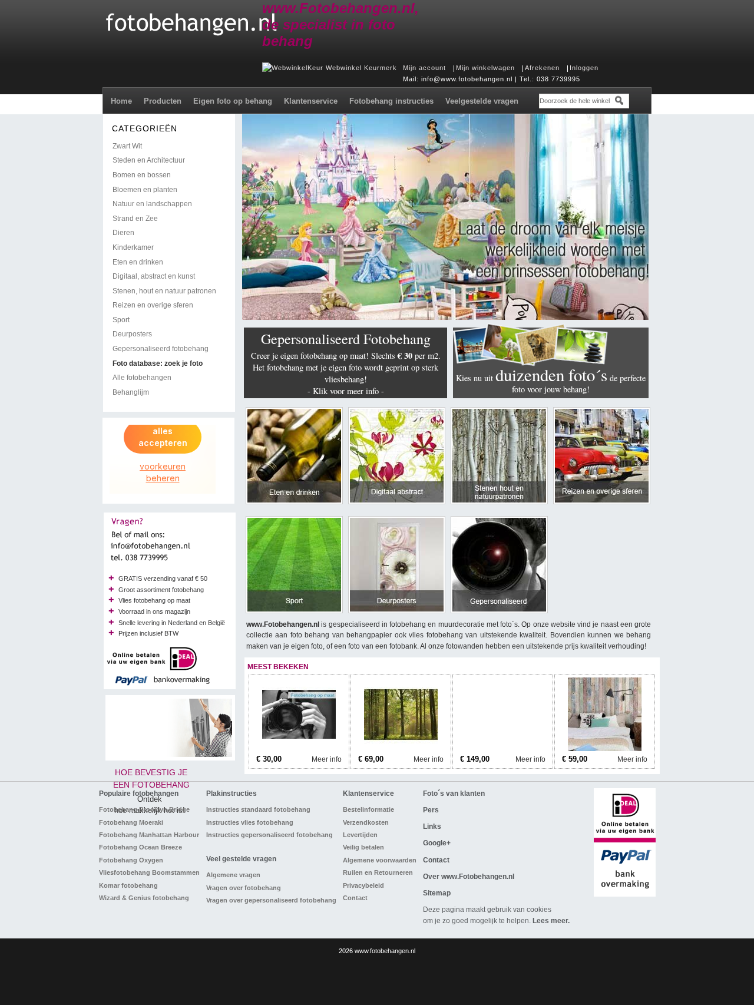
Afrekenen (542, 67)
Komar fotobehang (128, 885)
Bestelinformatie (368, 809)
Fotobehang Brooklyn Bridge (144, 809)
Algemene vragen (233, 874)
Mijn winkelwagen (485, 67)
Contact (355, 897)
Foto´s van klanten (454, 793)
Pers (431, 810)
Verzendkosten (366, 822)
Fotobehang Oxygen (131, 860)
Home (121, 101)
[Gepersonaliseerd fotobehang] (299, 748)
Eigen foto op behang (232, 101)
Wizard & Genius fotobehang (144, 897)
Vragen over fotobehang (243, 887)
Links (432, 826)
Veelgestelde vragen (481, 101)
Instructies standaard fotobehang (258, 809)
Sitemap (437, 893)
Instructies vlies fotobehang (249, 822)
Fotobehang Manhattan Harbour (149, 834)
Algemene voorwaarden (379, 860)
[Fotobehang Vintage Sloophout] (604, 748)
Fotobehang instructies (391, 101)
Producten (162, 101)
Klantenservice (311, 101)
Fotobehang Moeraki (131, 822)
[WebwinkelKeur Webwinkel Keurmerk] (329, 67)
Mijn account (424, 67)
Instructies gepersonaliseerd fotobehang (269, 834)
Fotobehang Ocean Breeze (140, 847)
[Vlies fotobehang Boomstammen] (502, 748)
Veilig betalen (363, 847)
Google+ (437, 843)
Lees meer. (551, 921)
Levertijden (360, 834)
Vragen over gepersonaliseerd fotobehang (271, 900)
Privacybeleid (363, 885)
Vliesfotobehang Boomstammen (149, 872)
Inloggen (584, 67)
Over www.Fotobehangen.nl (468, 876)
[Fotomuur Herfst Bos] (401, 748)
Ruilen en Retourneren (378, 872)
